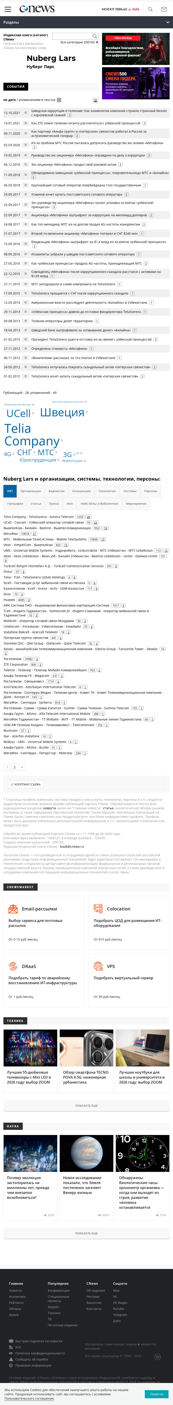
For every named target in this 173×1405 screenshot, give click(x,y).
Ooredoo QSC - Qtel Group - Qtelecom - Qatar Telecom (45, 643)
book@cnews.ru (72, 846)
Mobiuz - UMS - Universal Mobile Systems (35, 742)
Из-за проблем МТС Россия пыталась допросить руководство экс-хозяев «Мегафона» (97, 143)
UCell (18, 413)
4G (7, 453)
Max (116, 1290)
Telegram (120, 1315)
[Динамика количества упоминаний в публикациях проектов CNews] (95, 100)
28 (88, 517)
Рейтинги (16, 1302)
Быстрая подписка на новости (38, 1341)
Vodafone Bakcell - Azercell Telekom (31, 632)
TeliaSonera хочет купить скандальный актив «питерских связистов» (84, 376)
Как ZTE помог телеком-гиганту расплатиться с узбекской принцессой (85, 123)
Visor (7, 594)
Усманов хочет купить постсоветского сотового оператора (76, 194)
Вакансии (93, 1302)
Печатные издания (62, 1325)
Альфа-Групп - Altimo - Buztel (26, 747)
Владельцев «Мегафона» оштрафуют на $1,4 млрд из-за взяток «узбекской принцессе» (98, 242)
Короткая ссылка (28, 784)
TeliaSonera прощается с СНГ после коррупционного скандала (79, 293)
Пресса (54, 504)
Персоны (150, 491)
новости (49, 808)
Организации (30, 491)
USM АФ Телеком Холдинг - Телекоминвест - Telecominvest (49, 725)
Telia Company (32, 434)
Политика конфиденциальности (40, 1353)
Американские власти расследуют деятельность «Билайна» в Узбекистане (89, 302)
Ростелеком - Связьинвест (24, 681)
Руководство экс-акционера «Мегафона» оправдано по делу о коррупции (88, 155)
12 (166, 550)
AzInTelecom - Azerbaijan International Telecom (40, 687)
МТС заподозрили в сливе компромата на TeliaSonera (73, 284)
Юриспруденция (38, 460)
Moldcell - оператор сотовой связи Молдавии (39, 621)
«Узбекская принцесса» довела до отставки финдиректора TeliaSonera (86, 312)
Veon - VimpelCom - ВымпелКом (28, 545)
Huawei (9, 600)
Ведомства (57, 491)
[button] (150, 9)
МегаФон (11, 533)
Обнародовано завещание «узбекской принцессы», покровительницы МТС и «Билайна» (100, 173)
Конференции (59, 1290)
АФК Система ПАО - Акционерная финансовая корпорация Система (56, 605)
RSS (18, 1347)
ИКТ (10, 491)
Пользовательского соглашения (29, 1398)
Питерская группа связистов (26, 638)
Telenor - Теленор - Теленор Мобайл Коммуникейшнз (45, 670)
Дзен (117, 1321)
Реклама (92, 1296)
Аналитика (17, 1296)
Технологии (107, 491)
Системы (130, 491)
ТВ (50, 1319)
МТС (46, 452)
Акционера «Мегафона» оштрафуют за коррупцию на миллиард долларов (89, 215)
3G (67, 454)
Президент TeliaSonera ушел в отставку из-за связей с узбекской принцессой (91, 339)
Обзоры (15, 1309)
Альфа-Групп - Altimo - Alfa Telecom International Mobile (47, 713)
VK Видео (120, 1302)
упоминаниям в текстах (37, 100)
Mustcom (11, 730)
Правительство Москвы (17, 404)
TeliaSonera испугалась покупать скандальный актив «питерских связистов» (90, 367)
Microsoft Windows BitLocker (68, 401)
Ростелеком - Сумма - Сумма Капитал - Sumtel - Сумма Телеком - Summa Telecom (66, 708)
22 (95, 522)
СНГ (24, 452)
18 (105, 528)
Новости (15, 1290)
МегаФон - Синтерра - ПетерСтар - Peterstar (38, 753)
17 (34, 533)
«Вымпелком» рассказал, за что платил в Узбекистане (73, 358)
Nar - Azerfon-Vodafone (21, 736)
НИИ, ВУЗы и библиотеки (99, 504)
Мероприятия (136, 504)
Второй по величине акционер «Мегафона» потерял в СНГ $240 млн (84, 233)
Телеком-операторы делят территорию (62, 321)
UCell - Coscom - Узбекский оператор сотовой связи (44, 522)
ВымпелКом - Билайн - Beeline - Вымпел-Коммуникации (47, 528)
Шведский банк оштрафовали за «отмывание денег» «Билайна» (81, 330)
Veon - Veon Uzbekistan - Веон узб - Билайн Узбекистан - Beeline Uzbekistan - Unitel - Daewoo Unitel (80, 556)
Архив (13, 1315)
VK (77, 453)
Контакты (93, 1309)
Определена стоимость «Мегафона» (59, 348)
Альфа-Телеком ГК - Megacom (26, 676)
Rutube (118, 1309)
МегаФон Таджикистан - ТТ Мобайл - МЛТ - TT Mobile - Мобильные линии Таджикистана (72, 719)
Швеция (62, 411)
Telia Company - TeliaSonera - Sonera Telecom (39, 517)
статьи (108, 808)
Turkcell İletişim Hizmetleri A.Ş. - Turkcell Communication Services (54, 566)
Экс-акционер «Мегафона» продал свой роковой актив (73, 164)
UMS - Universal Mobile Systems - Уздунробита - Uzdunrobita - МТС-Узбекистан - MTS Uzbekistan (78, 550)
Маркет (53, 1307)
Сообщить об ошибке (31, 1359)
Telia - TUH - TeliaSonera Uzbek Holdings (34, 577)
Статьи (36, 504)
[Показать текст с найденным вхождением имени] (59, 100)
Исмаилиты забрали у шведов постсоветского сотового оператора (83, 254)
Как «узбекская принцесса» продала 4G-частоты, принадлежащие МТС (86, 263)
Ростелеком (12, 659)
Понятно (156, 1394)
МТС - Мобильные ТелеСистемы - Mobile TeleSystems (45, 539)
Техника (54, 1313)
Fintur (8, 571)
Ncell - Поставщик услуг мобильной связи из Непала (44, 583)
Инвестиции (72, 461)
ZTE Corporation (16, 664)
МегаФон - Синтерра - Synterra (28, 702)
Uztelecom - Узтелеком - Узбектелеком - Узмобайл (42, 626)
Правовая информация (33, 1365)
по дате (9, 100)
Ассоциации (81, 491)
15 (103, 539)
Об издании (95, 1290)
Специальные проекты (58, 1298)
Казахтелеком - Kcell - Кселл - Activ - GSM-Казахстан (44, 588)
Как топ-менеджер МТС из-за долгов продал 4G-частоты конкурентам (85, 224)
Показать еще (86, 1106)
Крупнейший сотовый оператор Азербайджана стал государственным (86, 185)
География (15, 504)
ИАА (70, 504)
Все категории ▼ (80, 42)
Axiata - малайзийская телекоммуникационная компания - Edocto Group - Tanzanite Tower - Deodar (81, 649)
